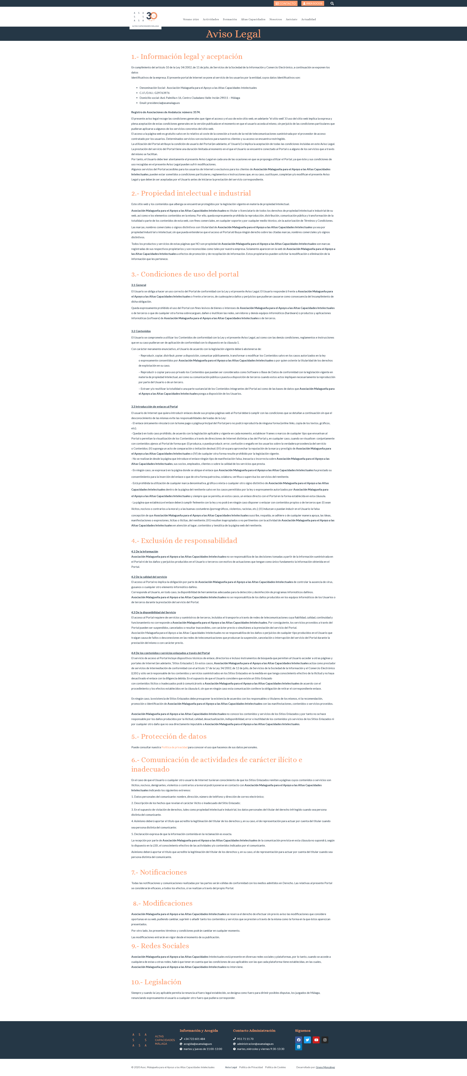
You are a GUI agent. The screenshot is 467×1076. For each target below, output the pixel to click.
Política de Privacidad (251, 1067)
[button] (332, 3)
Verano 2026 (191, 19)
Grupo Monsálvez (325, 1067)
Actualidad (308, 19)
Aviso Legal (231, 1067)
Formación (230, 19)
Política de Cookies (275, 1067)
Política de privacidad (174, 747)
